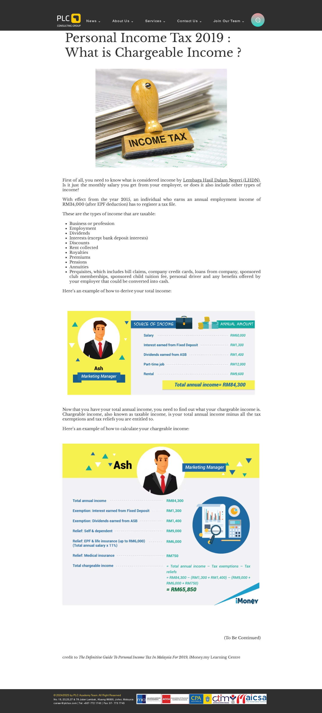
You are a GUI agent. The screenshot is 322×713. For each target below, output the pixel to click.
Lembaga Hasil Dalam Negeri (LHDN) (221, 180)
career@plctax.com (65, 703)
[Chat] (258, 20)
